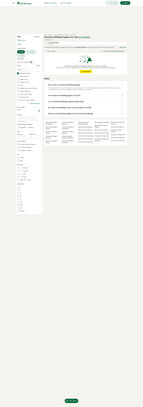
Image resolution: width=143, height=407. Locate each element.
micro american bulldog (102, 122)
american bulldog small (102, 136)
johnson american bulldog (116, 130)
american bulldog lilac (117, 137)
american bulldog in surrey (52, 132)
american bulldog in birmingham (52, 123)
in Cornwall (84, 37)
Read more (122, 47)
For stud (21, 56)
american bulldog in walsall (52, 127)
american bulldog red (117, 127)
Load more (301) (35, 103)
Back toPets (21, 40)
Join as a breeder (66, 3)
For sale (21, 52)
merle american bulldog (102, 133)
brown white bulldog (101, 130)
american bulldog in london (52, 141)
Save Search (51, 51)
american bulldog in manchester (68, 127)
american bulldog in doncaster (68, 141)
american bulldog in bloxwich (52, 137)
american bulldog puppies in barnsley (68, 137)
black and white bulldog (85, 136)
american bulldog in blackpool (68, 123)
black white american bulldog (101, 126)
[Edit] (39, 110)
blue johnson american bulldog (118, 123)
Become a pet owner (50, 3)
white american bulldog (85, 139)
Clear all (37, 36)
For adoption (31, 52)
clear (38, 65)
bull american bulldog (117, 140)
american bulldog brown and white (102, 139)
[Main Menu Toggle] (13, 3)
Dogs (19, 44)
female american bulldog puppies (83, 123)
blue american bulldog (85, 130)
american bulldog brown (118, 134)
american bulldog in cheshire (68, 132)
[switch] (32, 62)
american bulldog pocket (85, 142)
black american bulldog (85, 133)
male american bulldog (85, 127)
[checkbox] (18, 73)
